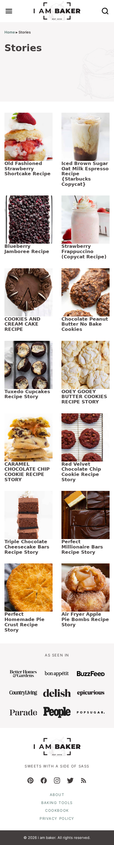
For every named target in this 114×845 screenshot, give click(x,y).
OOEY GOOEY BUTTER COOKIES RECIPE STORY (84, 397)
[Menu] (8, 11)
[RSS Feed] (83, 780)
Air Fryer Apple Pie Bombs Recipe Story (85, 619)
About (57, 794)
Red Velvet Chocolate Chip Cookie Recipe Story (81, 471)
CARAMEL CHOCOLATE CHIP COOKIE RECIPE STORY (27, 471)
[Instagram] (57, 780)
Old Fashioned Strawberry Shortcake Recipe (27, 168)
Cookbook (57, 810)
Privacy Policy (57, 818)
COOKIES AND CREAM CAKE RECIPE (22, 324)
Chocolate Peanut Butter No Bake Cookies (84, 324)
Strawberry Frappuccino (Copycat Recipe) (84, 251)
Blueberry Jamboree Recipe (26, 248)
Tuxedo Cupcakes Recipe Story (27, 394)
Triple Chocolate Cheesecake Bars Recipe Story (26, 547)
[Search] (105, 11)
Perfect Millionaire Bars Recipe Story (82, 547)
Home (9, 32)
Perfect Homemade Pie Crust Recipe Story (24, 621)
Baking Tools (57, 802)
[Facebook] (43, 780)
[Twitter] (70, 780)
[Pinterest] (30, 780)
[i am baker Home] (57, 11)
